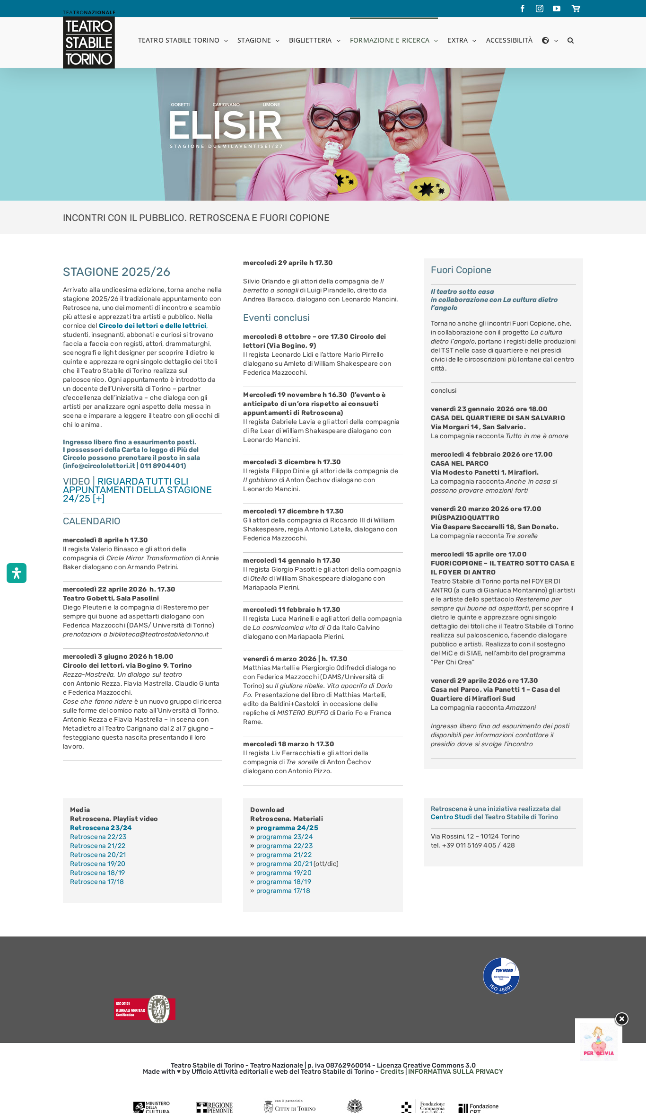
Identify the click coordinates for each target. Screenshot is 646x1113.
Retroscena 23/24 (101, 828)
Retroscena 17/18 (97, 882)
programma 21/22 (284, 855)
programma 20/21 (284, 864)
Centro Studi (451, 817)
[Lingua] (550, 40)
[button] (570, 40)
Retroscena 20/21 (98, 855)
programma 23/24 (284, 837)
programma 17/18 (283, 891)
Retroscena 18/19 (97, 873)
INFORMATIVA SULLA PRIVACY (455, 1072)
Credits (392, 1072)
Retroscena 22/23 (98, 837)
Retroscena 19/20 (97, 864)
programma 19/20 (284, 873)
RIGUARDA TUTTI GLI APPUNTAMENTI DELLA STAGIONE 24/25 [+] (137, 490)
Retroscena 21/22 (97, 846)
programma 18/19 (283, 882)
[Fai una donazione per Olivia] (599, 1028)
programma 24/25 (287, 828)
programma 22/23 (284, 846)
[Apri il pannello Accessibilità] (16, 573)
